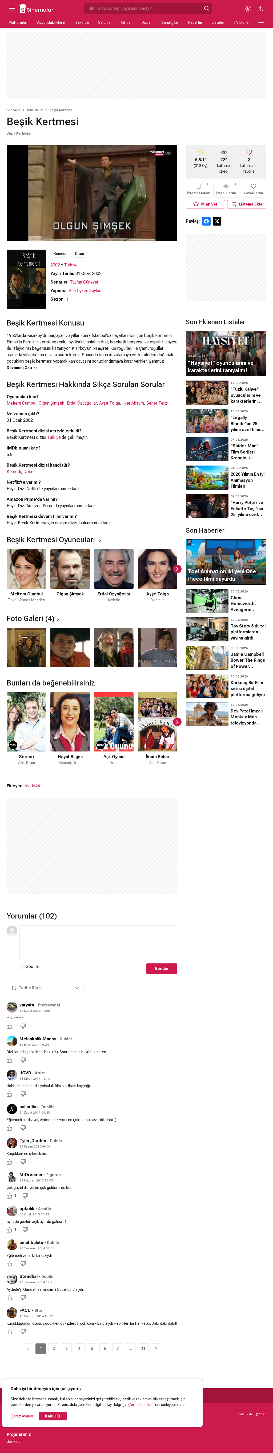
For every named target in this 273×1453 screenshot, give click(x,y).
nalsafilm (28, 1106)
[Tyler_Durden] (12, 1143)
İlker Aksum (133, 403)
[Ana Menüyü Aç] (12, 8)
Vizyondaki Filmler (51, 22)
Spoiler (32, 966)
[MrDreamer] (12, 1177)
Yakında (82, 22)
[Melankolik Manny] (12, 1041)
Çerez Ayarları (22, 1416)
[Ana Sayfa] (36, 8)
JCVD (25, 1072)
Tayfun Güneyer (84, 282)
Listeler (218, 22)
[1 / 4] (26, 647)
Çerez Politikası (141, 1404)
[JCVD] (12, 1075)
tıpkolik (26, 1208)
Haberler (195, 22)
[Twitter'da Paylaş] (217, 221)
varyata (26, 1005)
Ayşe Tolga (109, 403)
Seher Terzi (157, 403)
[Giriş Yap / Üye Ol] (248, 8)
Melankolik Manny (37, 1038)
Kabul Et (52, 1416)
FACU (25, 1310)
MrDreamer (31, 1174)
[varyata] (12, 1007)
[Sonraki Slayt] (177, 569)
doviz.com (15, 1441)
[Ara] (207, 8)
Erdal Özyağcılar (82, 403)
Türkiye (71, 265)
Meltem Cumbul (21, 403)
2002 (55, 265)
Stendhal (28, 1276)
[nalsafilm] (12, 1109)
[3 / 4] (114, 647)
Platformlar (18, 22)
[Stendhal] (12, 1278)
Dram (79, 253)
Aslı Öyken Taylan (85, 290)
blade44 (32, 785)
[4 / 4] (157, 647)
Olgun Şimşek (52, 403)
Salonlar (105, 22)
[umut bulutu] (12, 1244)
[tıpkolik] (12, 1211)
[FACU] (12, 1312)
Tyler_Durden (32, 1140)
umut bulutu (31, 1242)
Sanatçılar (170, 22)
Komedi (60, 253)
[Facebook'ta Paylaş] (206, 221)
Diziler (147, 22)
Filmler (126, 22)
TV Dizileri (242, 22)
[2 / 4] (70, 647)
